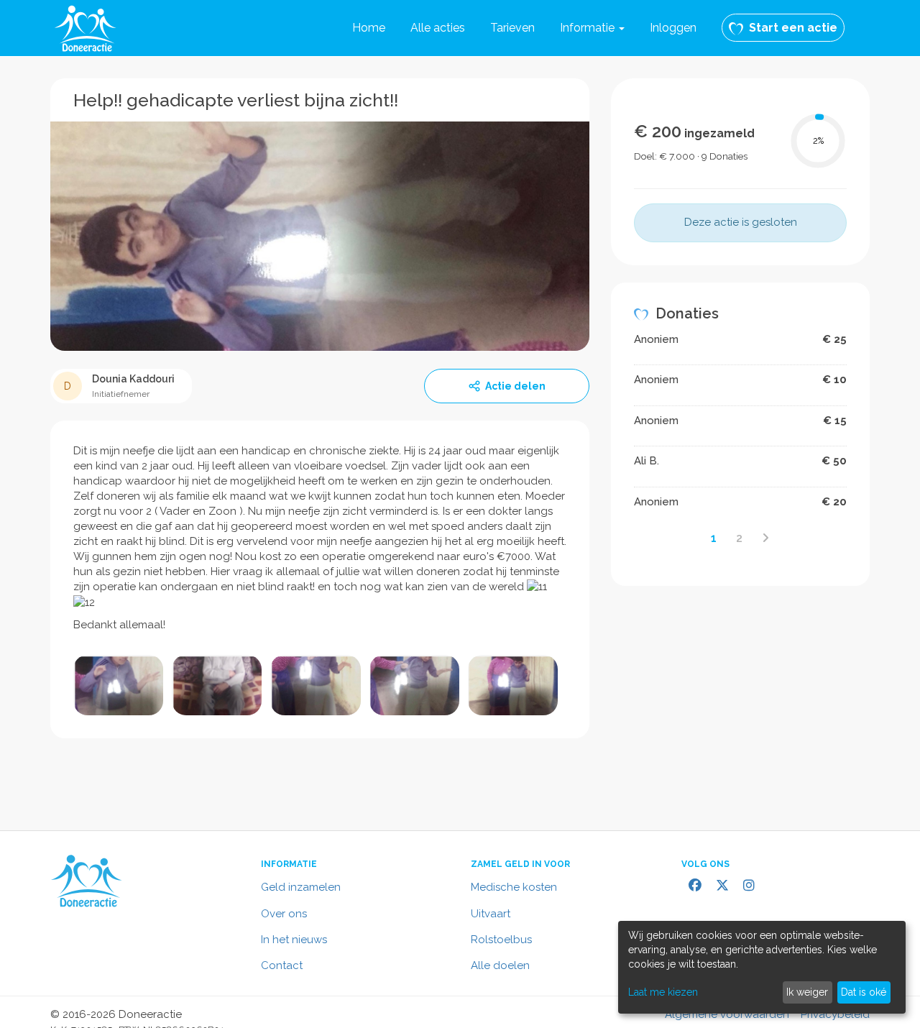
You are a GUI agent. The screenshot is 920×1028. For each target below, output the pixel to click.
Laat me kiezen (663, 992)
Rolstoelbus (501, 939)
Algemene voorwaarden (727, 1014)
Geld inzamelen (301, 887)
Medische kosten (514, 887)
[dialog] (762, 967)
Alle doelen (500, 965)
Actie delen (515, 386)
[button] (592, 28)
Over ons (284, 913)
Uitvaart (490, 913)
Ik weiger (807, 992)
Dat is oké (863, 992)
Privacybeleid (835, 1014)
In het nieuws (294, 939)
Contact (282, 965)
